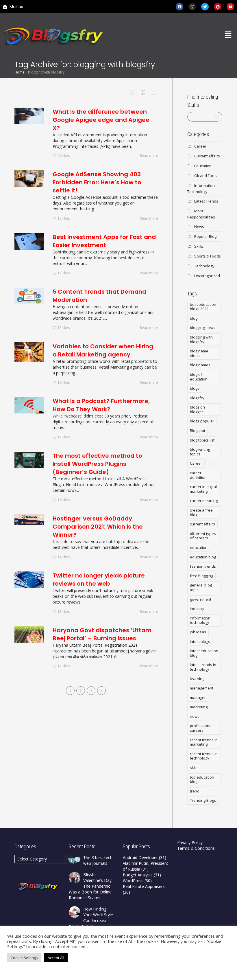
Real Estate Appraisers (144, 886)
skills (194, 767)
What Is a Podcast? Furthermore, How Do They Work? (101, 405)
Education (203, 165)
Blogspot (197, 430)
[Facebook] (179, 6)
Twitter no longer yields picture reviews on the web (99, 579)
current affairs (202, 524)
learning (197, 678)
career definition (198, 475)
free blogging (201, 575)
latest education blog (204, 653)
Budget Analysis (138, 875)
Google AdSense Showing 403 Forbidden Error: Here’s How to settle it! (97, 182)
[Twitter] (205, 6)
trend (194, 791)
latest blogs (200, 641)
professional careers (201, 728)
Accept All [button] (56, 957)
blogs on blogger (197, 409)
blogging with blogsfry (201, 339)
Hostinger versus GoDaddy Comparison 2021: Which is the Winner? (98, 526)
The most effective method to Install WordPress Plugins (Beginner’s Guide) (97, 464)
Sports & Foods (207, 256)
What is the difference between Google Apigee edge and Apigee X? (101, 120)
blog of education (199, 377)
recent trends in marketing (204, 742)
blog (193, 318)
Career (200, 146)
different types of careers (203, 536)
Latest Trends (206, 201)
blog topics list (202, 440)
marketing (199, 706)
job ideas (198, 632)
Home (19, 72)
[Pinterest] (217, 6)
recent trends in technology (204, 756)
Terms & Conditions (196, 848)
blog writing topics (200, 452)
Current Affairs (207, 156)
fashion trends (203, 566)
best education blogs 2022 (203, 307)
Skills (198, 246)
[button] (228, 35)
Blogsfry (197, 397)
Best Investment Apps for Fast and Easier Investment (104, 241)
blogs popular (202, 421)
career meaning (204, 500)
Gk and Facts (205, 175)
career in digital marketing (203, 489)
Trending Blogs (203, 800)
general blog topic (201, 587)
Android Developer (140, 857)
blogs (194, 388)
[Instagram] (192, 6)
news (194, 716)
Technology (204, 266)
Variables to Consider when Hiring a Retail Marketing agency (103, 350)
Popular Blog (205, 236)
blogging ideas (202, 327)
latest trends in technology (203, 667)
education (199, 547)
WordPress (133, 880)
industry (197, 608)
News (199, 226)
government (200, 599)
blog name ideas (199, 353)
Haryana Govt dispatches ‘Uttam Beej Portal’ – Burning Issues (102, 634)
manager (198, 697)
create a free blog (201, 512)
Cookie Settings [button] (24, 957)
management (201, 688)
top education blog (202, 779)
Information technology (200, 620)
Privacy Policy (190, 842)
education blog (203, 557)
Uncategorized (207, 275)
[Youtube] (230, 6)
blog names (200, 364)
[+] (29, 116)
